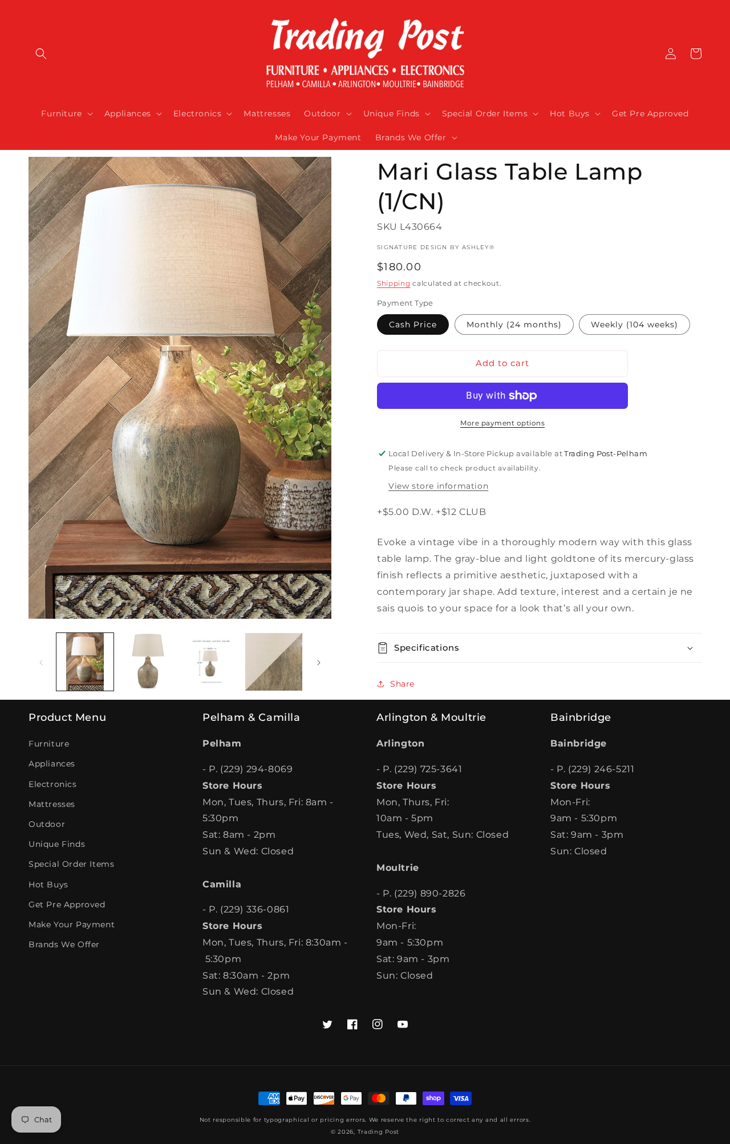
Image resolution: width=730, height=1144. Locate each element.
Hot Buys (48, 884)
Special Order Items (71, 864)
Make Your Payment (72, 924)
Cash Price (413, 324)
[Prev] (41, 661)
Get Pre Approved (67, 904)
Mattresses (52, 804)
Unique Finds (57, 844)
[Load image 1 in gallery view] (84, 661)
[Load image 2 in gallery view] (147, 661)
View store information (438, 486)
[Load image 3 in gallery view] (211, 661)
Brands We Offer (64, 944)
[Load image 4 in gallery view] (273, 661)
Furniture (49, 744)
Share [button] (402, 684)
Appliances (52, 763)
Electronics (53, 784)
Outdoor (47, 824)
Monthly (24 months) (514, 324)
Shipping (394, 283)
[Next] (318, 661)
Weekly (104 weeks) (634, 324)
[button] (41, 53)
